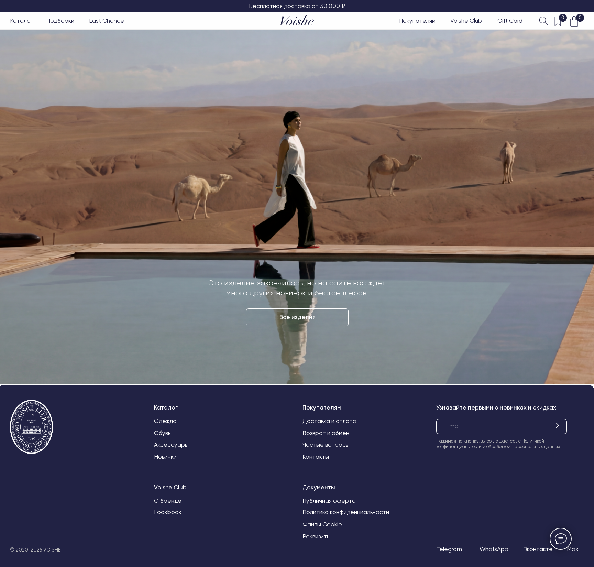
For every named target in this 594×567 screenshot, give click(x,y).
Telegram (449, 549)
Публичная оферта (329, 500)
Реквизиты (316, 536)
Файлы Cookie (322, 524)
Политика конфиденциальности (345, 512)
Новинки (165, 456)
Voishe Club (466, 20)
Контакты (315, 456)
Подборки (60, 20)
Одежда (165, 420)
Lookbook (168, 512)
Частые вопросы (326, 444)
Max (573, 549)
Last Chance (106, 20)
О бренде (168, 500)
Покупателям (417, 20)
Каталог (21, 20)
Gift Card (509, 20)
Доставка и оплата (329, 420)
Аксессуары (171, 444)
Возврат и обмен (325, 432)
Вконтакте (538, 549)
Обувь (162, 432)
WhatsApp (494, 549)
